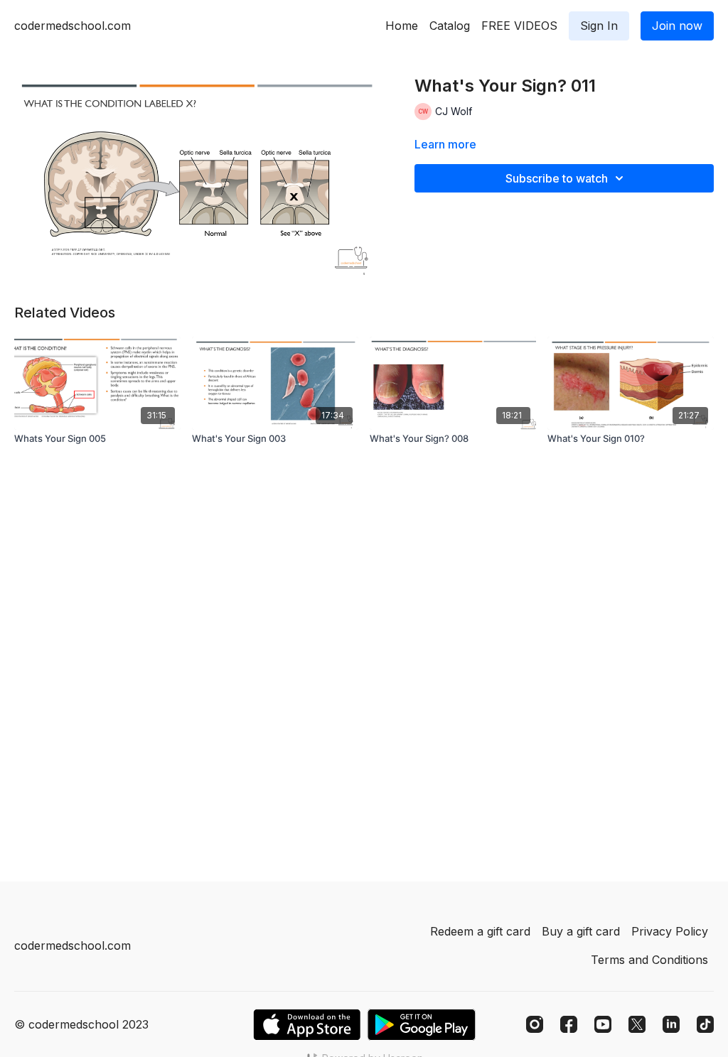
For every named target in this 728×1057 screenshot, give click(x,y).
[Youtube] (602, 1024)
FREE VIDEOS (519, 25)
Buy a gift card (581, 931)
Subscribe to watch (556, 178)
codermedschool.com (72, 25)
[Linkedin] (671, 1024)
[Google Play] (421, 1025)
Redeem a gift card (480, 931)
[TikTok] (705, 1024)
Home (401, 25)
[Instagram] (534, 1024)
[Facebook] (568, 1024)
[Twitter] (637, 1024)
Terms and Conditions (649, 960)
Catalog (449, 25)
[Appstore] (306, 1025)
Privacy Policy (669, 931)
